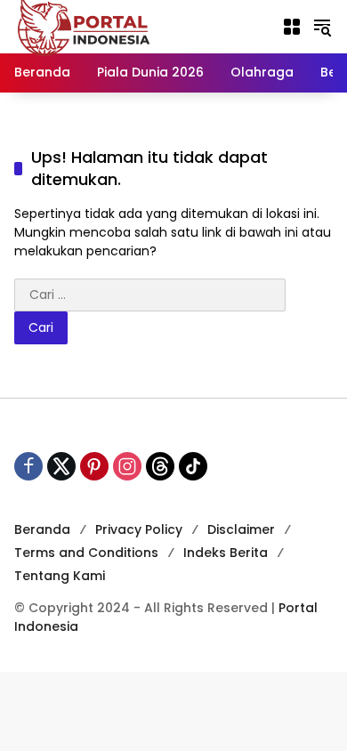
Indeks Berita (225, 552)
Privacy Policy (138, 529)
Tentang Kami (59, 576)
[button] (322, 26)
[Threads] (160, 466)
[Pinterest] (94, 466)
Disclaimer (241, 529)
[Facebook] (28, 466)
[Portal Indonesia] (84, 26)
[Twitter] (61, 466)
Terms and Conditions (86, 552)
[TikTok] (193, 466)
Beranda (42, 529)
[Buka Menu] (292, 26)
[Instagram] (127, 466)
